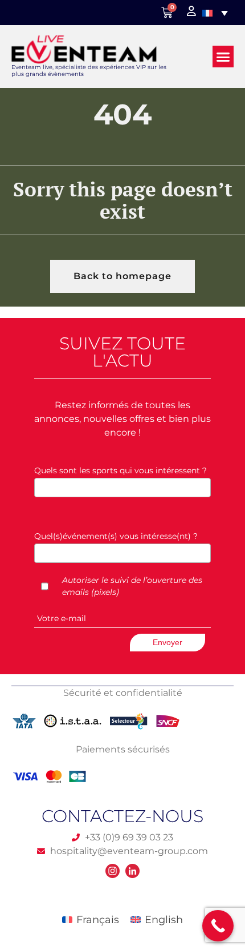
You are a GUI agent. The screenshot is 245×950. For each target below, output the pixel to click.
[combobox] (122, 487)
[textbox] (125, 487)
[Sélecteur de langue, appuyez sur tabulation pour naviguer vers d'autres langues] (215, 13)
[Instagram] (112, 871)
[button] (223, 56)
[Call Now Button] (218, 925)
